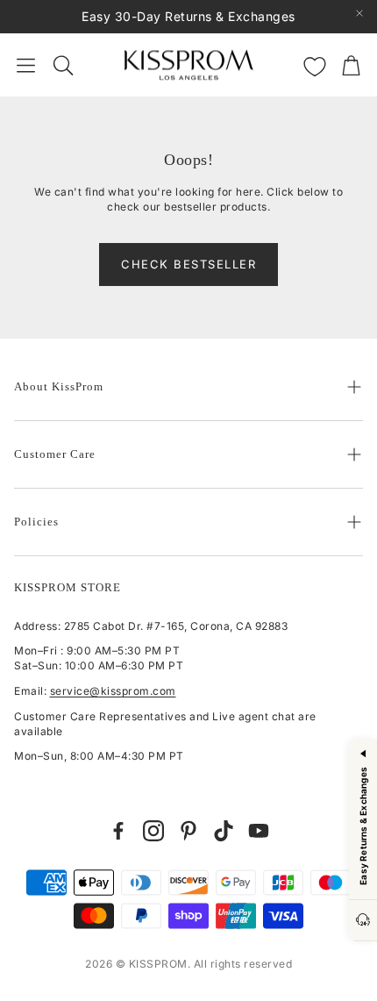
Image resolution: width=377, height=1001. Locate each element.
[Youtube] (258, 830)
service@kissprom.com (113, 690)
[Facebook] (118, 830)
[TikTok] (223, 830)
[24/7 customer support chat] (363, 920)
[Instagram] (153, 830)
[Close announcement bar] (359, 13)
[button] (26, 65)
